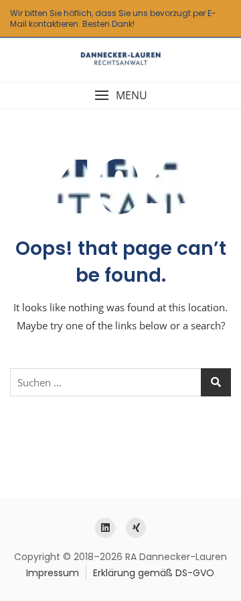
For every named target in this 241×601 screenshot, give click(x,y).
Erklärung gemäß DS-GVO (153, 573)
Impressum (52, 573)
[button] (120, 95)
